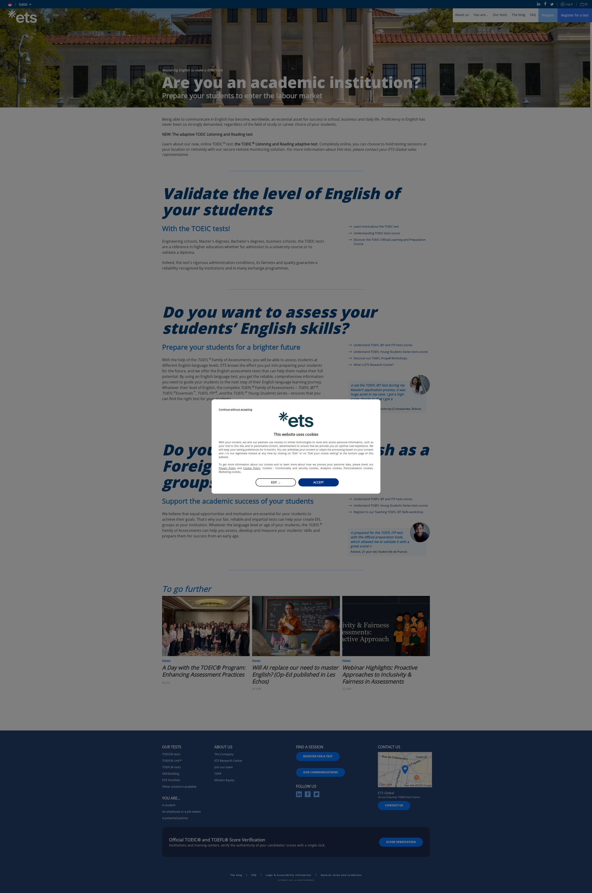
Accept (318, 482)
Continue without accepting (235, 409)
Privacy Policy (227, 468)
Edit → (276, 482)
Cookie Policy (251, 468)
